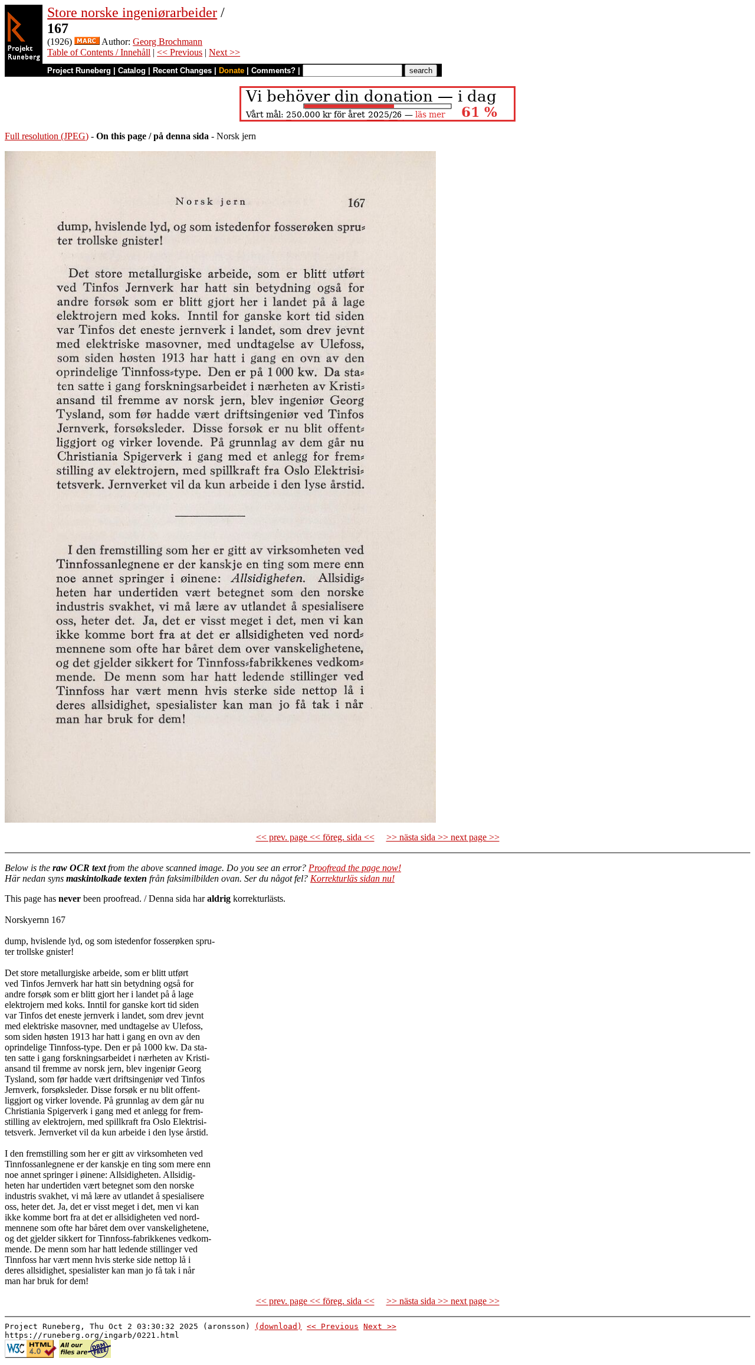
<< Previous (179, 52)
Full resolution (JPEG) (46, 136)
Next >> (224, 52)
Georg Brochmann (167, 42)
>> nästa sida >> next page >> (443, 837)
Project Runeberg (79, 70)
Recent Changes (182, 70)
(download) (278, 1326)
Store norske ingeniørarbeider (132, 12)
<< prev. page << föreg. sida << (315, 837)
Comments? (273, 70)
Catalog (132, 70)
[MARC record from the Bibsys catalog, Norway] (87, 42)
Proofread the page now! (354, 868)
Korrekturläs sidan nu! (352, 878)
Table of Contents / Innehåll (98, 52)
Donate (231, 70)
